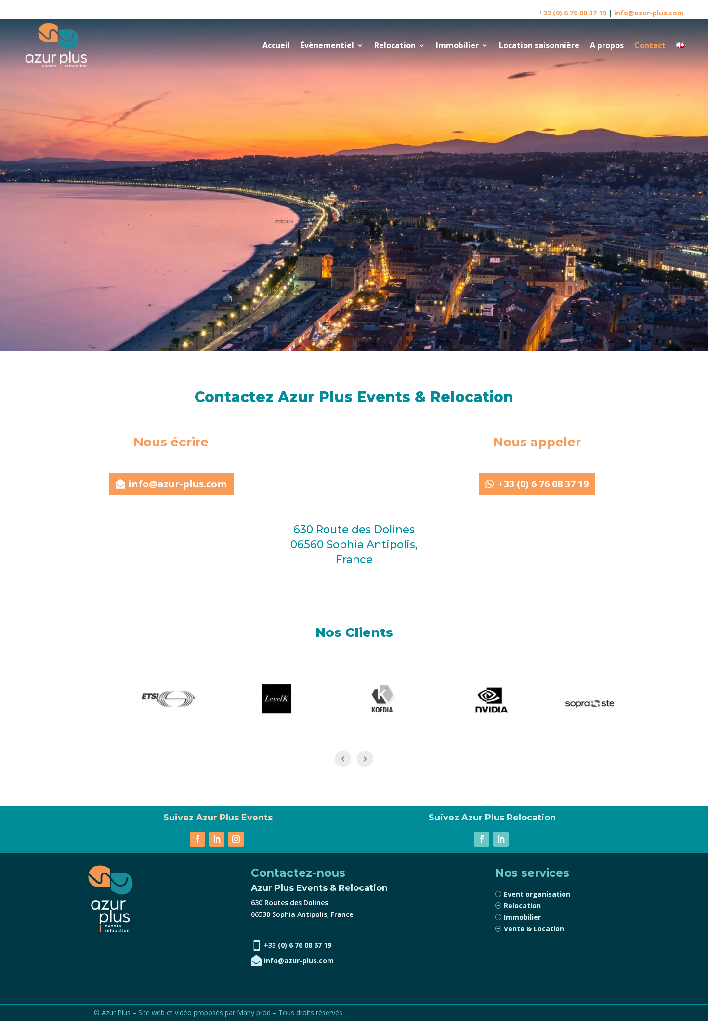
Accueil (276, 45)
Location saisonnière (539, 45)
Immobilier (457, 45)
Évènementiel (327, 45)
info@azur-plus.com (649, 12)
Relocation (395, 45)
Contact (650, 45)
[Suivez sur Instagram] (236, 839)
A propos (607, 45)
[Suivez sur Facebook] (197, 839)
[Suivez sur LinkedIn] (216, 839)
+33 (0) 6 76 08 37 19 (572, 12)
